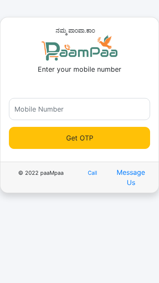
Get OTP (79, 138)
